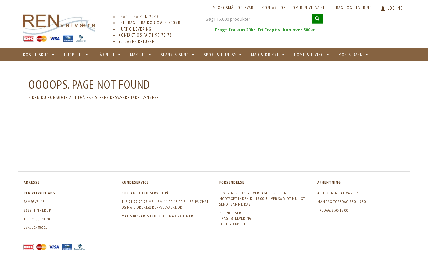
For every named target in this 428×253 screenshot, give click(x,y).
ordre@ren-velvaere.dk (159, 207)
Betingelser (230, 212)
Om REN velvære (308, 8)
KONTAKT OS (274, 8)
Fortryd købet (232, 223)
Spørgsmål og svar (233, 8)
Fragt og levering (353, 8)
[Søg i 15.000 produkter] (317, 19)
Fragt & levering (235, 218)
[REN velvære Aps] (59, 23)
